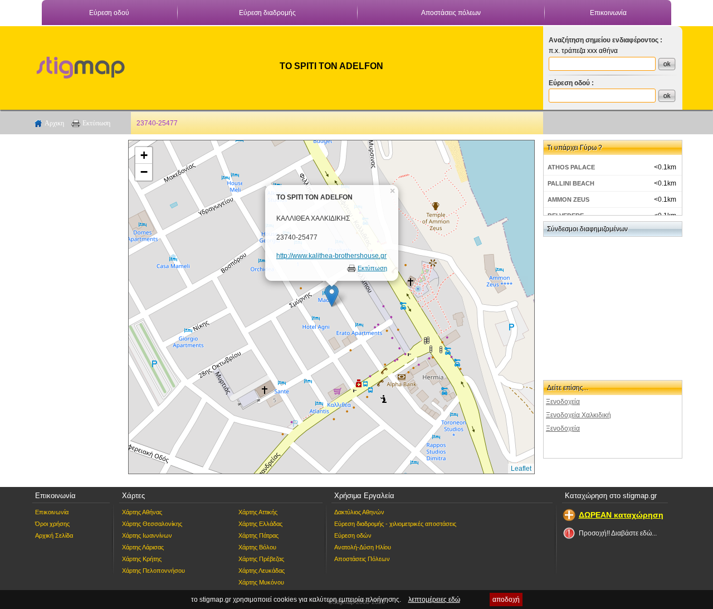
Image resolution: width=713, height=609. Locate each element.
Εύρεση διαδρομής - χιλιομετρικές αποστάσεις (395, 523)
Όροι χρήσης (52, 523)
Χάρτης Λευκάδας (261, 570)
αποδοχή (506, 599)
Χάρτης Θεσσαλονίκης (152, 523)
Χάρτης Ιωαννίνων (147, 535)
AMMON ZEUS (568, 199)
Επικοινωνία (608, 13)
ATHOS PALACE (571, 167)
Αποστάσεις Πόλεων (362, 559)
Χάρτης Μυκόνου (261, 582)
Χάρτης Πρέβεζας (261, 559)
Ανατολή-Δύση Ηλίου (362, 547)
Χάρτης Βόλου (257, 547)
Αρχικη (54, 123)
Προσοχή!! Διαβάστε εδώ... (618, 533)
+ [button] (144, 155)
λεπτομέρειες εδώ (434, 599)
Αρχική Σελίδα (54, 535)
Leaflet (521, 468)
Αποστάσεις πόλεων (451, 13)
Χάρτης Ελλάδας (260, 523)
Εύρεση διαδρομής (267, 13)
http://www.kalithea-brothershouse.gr (331, 256)
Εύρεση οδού (109, 13)
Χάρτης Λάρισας (143, 547)
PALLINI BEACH (571, 183)
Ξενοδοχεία (563, 402)
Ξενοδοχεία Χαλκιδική (578, 415)
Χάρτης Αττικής (257, 512)
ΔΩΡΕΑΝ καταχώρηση (621, 514)
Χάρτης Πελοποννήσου (153, 570)
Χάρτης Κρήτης (142, 559)
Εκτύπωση (96, 123)
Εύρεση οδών (353, 535)
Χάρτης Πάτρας (258, 535)
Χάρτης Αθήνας (142, 512)
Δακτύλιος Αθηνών (359, 512)
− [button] (144, 172)
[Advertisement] (75, 307)
